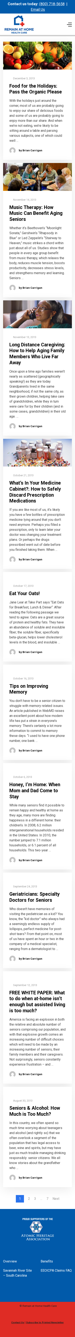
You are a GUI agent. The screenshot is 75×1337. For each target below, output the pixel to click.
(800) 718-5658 (52, 4)
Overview (10, 1261)
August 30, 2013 (22, 1100)
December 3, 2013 (23, 78)
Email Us (38, 9)
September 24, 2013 (24, 886)
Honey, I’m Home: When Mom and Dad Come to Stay (34, 791)
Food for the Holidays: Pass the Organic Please (35, 89)
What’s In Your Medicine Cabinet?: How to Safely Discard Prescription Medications (35, 492)
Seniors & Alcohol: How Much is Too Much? (34, 1111)
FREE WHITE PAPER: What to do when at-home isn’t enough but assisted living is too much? (37, 1002)
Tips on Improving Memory (28, 689)
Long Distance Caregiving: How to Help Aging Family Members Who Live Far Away (37, 354)
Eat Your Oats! (24, 593)
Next (55, 1198)
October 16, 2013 (23, 678)
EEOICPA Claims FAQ (56, 1270)
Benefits (47, 1261)
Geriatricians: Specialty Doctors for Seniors (34, 897)
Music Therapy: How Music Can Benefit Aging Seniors (35, 213)
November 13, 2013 (24, 337)
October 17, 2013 (23, 585)
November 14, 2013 (24, 199)
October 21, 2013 (23, 475)
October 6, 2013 (22, 777)
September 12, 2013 (24, 985)
